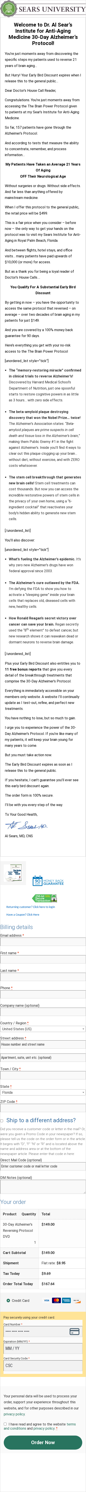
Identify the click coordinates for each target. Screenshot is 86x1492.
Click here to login (44, 907)
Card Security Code (17, 1358)
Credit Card (20, 1301)
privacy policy (14, 1414)
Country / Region (14, 1023)
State (6, 1086)
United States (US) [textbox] (17, 1029)
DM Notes (16, 1178)
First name (9, 953)
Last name (9, 971)
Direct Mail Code (21, 1160)
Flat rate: (53, 1263)
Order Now (43, 1442)
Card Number (13, 1324)
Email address (12, 935)
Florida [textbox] (7, 1092)
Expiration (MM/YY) (17, 1341)
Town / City (10, 1069)
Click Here (33, 914)
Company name (19, 1005)
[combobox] (43, 1029)
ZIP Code (8, 1102)
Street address (13, 1038)
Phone (6, 988)
